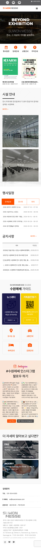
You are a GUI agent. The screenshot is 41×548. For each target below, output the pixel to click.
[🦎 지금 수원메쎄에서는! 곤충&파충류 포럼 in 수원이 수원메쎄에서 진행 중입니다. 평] (30, 390)
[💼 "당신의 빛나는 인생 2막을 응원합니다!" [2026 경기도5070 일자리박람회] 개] (30, 409)
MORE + (5, 109)
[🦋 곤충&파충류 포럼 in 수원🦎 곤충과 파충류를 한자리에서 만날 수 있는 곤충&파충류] (11, 409)
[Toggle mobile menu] (37, 8)
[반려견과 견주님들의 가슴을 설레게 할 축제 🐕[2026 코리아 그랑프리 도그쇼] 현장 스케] (11, 390)
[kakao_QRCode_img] (29, 301)
